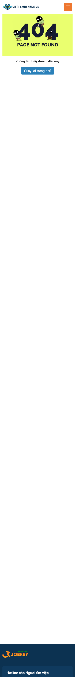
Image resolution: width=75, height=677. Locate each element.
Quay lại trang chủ (37, 71)
